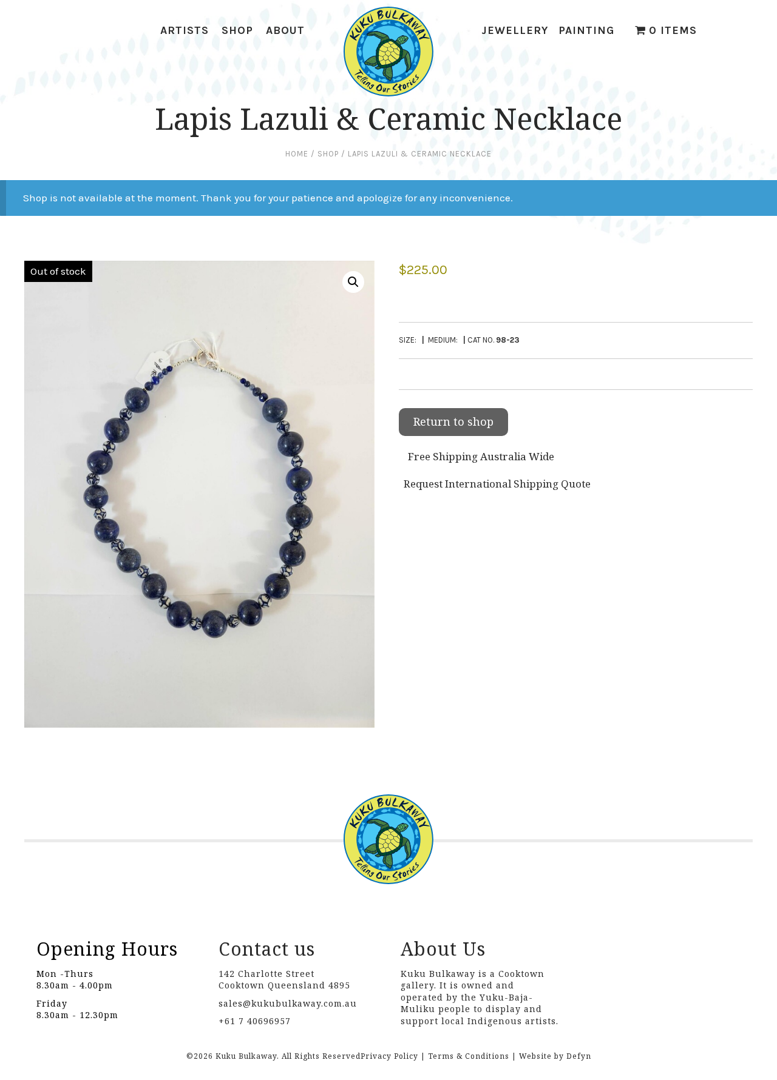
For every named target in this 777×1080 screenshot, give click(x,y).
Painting (586, 30)
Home (296, 153)
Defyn (578, 1056)
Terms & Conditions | (472, 1056)
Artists (184, 30)
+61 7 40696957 (255, 1021)
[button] (353, 282)
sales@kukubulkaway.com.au (288, 1003)
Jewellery (514, 30)
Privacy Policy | (393, 1056)
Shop (237, 30)
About (285, 30)
